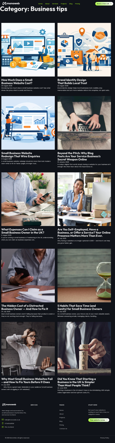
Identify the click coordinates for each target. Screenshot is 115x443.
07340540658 (9, 423)
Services (55, 4)
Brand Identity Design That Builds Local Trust (72, 81)
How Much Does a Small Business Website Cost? (16, 81)
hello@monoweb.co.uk (12, 420)
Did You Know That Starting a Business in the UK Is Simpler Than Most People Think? (77, 382)
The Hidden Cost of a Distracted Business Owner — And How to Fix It (24, 307)
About (47, 4)
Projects (64, 4)
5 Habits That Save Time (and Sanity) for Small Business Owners (80, 307)
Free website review (97, 420)
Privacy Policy (104, 438)
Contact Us (63, 429)
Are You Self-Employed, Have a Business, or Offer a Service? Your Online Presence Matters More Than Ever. (84, 232)
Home (40, 4)
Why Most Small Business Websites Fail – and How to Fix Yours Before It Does (27, 380)
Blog (70, 4)
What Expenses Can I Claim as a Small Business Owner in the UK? (22, 231)
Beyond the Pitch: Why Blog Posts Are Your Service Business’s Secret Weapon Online (79, 156)
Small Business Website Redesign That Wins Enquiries (20, 154)
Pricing (77, 4)
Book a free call (103, 4)
